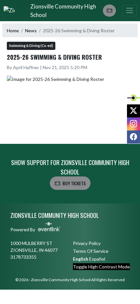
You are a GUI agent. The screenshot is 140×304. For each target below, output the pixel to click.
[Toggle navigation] (129, 10)
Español (97, 259)
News (31, 30)
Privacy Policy (87, 243)
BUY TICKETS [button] (74, 183)
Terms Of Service (90, 251)
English (80, 259)
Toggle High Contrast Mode (101, 266)
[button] (109, 11)
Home (13, 30)
